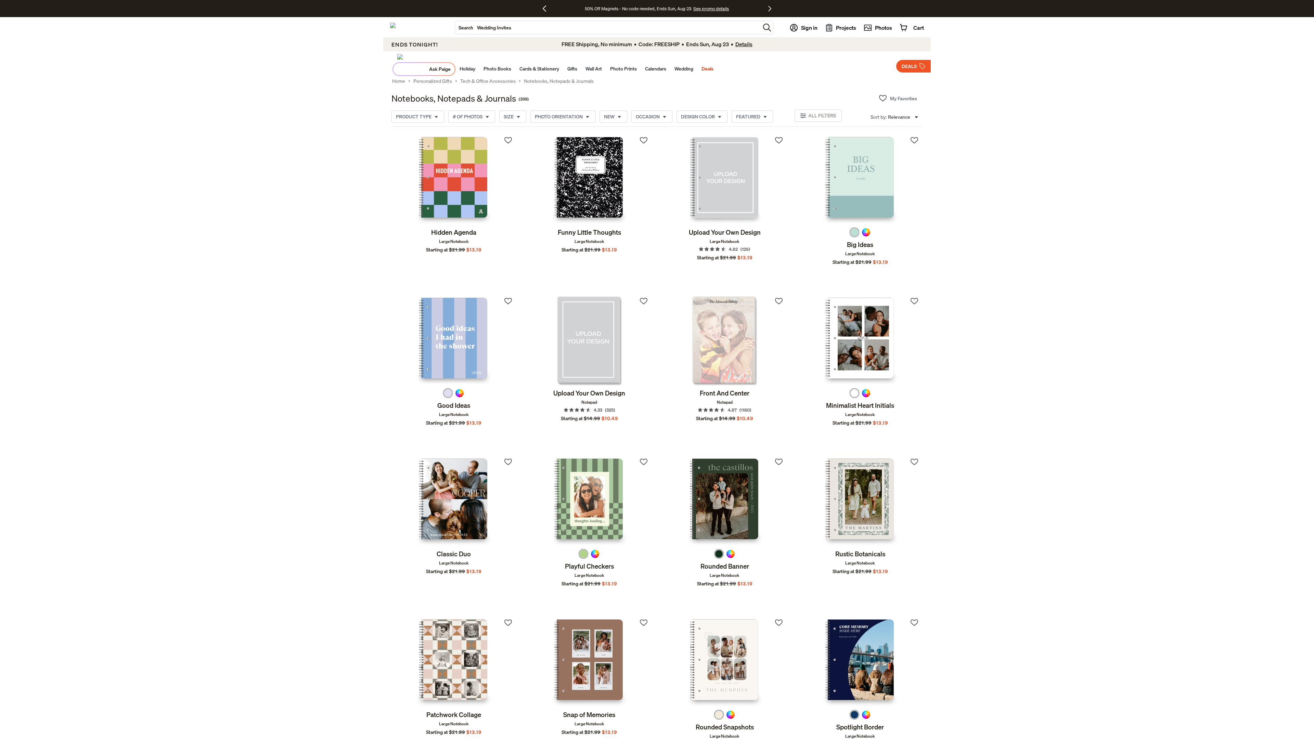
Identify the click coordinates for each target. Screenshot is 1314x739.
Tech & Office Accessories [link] (488, 81)
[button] (767, 28)
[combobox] (607, 27)
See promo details (711, 8)
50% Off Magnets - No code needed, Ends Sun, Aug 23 (638, 8)
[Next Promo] (769, 8)
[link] (454, 180)
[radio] (854, 232)
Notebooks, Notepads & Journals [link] (559, 81)
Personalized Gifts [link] (432, 81)
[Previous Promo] (547, 8)
